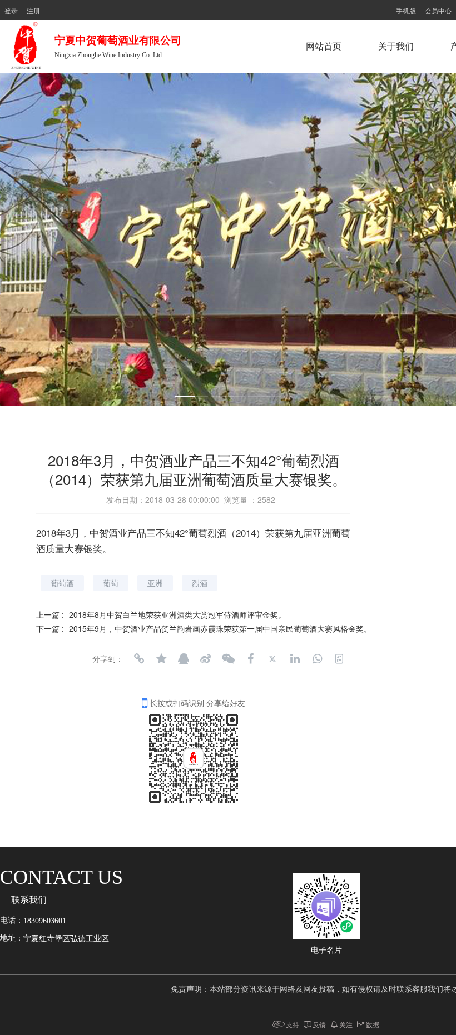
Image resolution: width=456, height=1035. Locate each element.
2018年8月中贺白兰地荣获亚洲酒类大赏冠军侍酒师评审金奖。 (177, 614)
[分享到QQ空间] (161, 659)
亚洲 (155, 582)
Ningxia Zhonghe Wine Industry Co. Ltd (108, 55)
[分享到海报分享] (339, 659)
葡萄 (110, 582)
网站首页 (323, 46)
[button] (191, 396)
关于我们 (396, 46)
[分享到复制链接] (139, 659)
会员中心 (438, 10)
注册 (33, 10)
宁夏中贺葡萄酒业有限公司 (120, 40)
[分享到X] (272, 659)
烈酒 (199, 582)
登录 (11, 10)
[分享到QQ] (183, 659)
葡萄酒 (62, 582)
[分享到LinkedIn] (295, 659)
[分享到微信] (228, 659)
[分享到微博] (206, 659)
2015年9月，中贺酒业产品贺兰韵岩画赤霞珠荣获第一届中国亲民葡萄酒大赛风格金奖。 (220, 628)
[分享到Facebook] (250, 659)
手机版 (406, 10)
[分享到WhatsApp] (317, 659)
